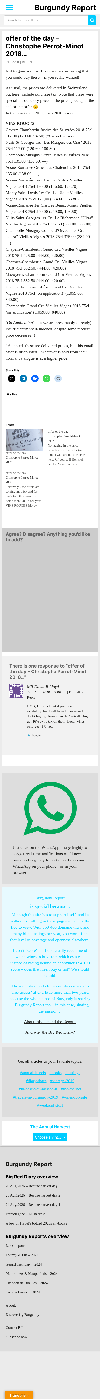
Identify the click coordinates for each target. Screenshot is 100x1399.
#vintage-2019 (62, 1080)
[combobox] (50, 1137)
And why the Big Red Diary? (50, 1032)
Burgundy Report (65, 7)
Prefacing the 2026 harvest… (27, 1214)
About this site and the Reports (50, 1021)
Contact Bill (14, 1328)
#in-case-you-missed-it (38, 1089)
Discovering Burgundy (22, 1315)
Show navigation (9, 8)
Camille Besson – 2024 (23, 1292)
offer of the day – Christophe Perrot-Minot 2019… (22, 457)
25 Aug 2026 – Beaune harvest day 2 (33, 1195)
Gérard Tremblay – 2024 (24, 1264)
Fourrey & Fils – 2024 (22, 1255)
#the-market (71, 1089)
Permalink (76, 692)
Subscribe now (16, 1337)
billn (27, 62)
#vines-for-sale (74, 1097)
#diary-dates (36, 1080)
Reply (31, 697)
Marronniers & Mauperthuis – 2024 (32, 1274)
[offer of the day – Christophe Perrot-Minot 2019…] (24, 440)
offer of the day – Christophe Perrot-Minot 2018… (45, 46)
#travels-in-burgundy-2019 (35, 1097)
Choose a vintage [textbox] (50, 1137)
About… (12, 1305)
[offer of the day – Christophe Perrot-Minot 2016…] (27, 489)
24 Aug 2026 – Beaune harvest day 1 (33, 1205)
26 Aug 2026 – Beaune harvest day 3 (33, 1186)
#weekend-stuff (50, 1105)
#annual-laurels (33, 1072)
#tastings (72, 1072)
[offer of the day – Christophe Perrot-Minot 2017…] (69, 448)
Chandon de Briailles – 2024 (27, 1283)
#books (56, 1072)
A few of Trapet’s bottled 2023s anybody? (36, 1223)
